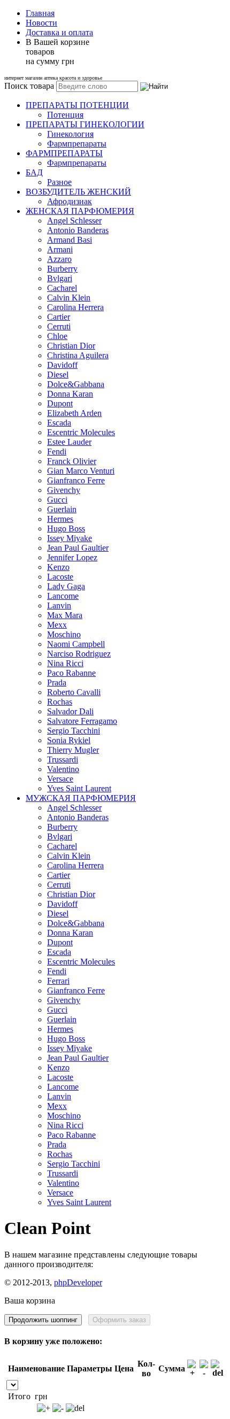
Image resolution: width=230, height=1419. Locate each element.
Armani (60, 249)
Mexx (57, 624)
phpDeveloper (78, 1282)
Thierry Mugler (73, 749)
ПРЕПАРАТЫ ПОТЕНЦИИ (77, 105)
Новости (41, 22)
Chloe (57, 336)
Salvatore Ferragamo (82, 721)
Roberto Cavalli (74, 692)
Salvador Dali (70, 711)
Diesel (57, 374)
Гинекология (70, 133)
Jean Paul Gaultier (78, 547)
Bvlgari (59, 278)
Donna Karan (70, 393)
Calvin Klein (68, 297)
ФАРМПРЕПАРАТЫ (64, 153)
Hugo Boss (66, 528)
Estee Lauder (69, 441)
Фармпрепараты (76, 143)
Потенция (65, 114)
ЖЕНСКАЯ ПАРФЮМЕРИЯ (80, 210)
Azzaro (59, 259)
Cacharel (62, 287)
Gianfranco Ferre (76, 480)
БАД (34, 172)
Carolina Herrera (75, 307)
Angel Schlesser (74, 220)
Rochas (59, 701)
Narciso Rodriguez (79, 653)
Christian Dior (71, 345)
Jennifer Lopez (72, 557)
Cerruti (59, 326)
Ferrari (58, 980)
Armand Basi (69, 239)
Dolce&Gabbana (75, 384)
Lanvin (59, 605)
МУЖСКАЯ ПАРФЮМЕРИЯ (81, 798)
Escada (59, 422)
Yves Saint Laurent (79, 788)
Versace (60, 778)
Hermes (60, 518)
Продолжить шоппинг (43, 1320)
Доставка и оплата (59, 32)
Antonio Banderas (78, 230)
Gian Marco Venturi (80, 470)
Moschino (64, 634)
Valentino (63, 769)
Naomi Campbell (76, 644)
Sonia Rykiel (68, 740)
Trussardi (62, 759)
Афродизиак (69, 201)
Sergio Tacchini (73, 730)
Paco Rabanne (71, 672)
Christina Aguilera (78, 355)
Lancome (63, 595)
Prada (56, 682)
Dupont (60, 403)
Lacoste (60, 576)
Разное (59, 182)
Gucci (57, 499)
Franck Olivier (71, 461)
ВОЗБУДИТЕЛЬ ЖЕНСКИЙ (78, 191)
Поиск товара (29, 85)
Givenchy (63, 490)
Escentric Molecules (81, 432)
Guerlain (61, 509)
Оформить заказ (119, 1320)
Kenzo (58, 567)
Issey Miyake (69, 538)
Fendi (56, 451)
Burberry (62, 268)
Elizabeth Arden (74, 413)
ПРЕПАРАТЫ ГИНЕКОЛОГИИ (85, 124)
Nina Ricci (65, 663)
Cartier (58, 316)
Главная (40, 13)
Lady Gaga (66, 586)
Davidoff (62, 364)
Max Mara (64, 615)
